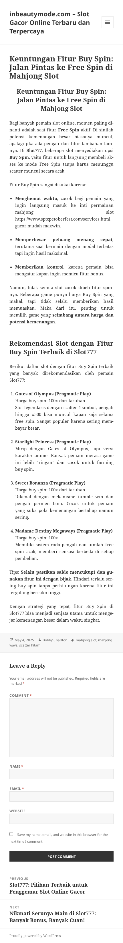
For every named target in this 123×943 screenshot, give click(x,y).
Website (17, 810)
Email (16, 788)
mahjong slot (86, 640)
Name (16, 766)
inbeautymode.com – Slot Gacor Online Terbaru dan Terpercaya (49, 22)
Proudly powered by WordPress (35, 935)
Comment (20, 695)
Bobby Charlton (55, 640)
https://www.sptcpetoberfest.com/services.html (62, 219)
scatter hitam (29, 645)
